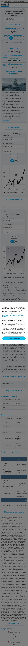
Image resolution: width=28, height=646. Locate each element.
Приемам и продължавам (14, 338)
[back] (24, 330)
